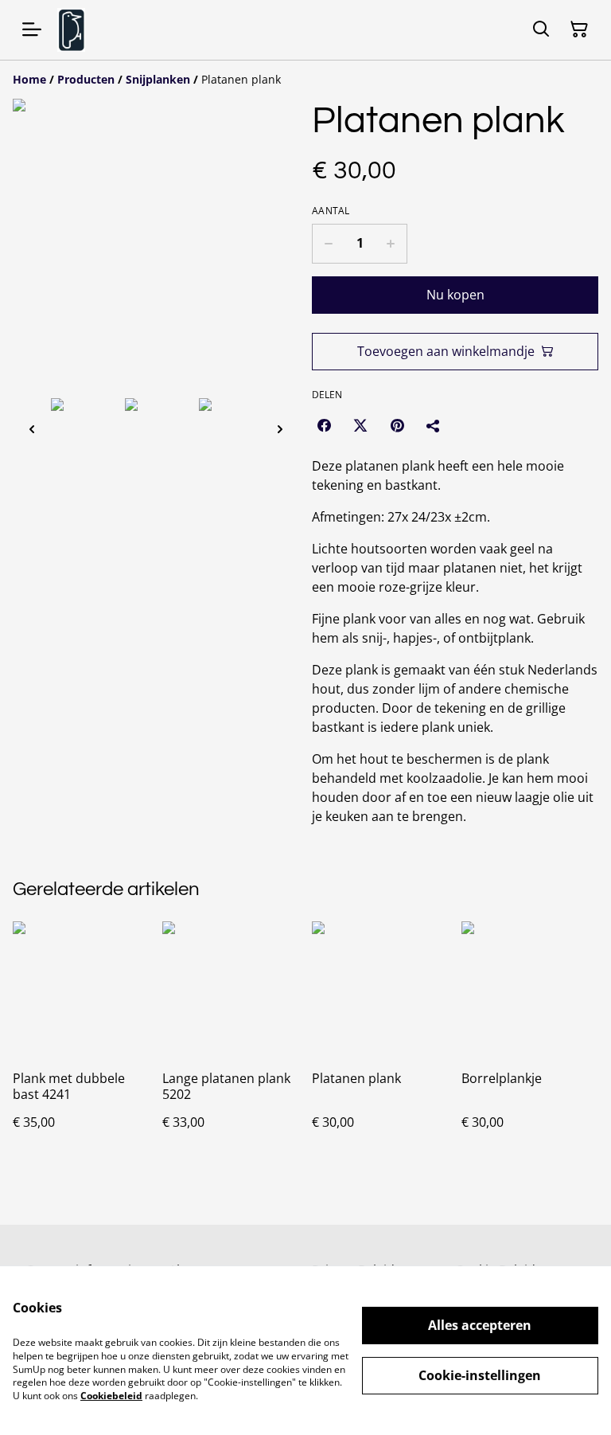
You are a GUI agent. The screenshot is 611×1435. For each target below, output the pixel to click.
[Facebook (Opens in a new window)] (324, 425)
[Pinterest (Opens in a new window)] (397, 425)
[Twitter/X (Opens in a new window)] (360, 425)
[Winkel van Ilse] (71, 30)
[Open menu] (32, 29)
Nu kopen (455, 294)
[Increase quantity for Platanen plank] (391, 244)
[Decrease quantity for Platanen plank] (328, 244)
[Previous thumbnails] (32, 428)
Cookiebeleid (111, 1395)
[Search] (541, 29)
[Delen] (434, 425)
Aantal (331, 211)
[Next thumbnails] (280, 428)
